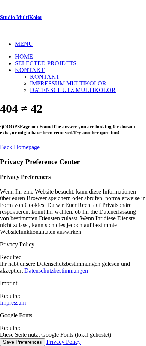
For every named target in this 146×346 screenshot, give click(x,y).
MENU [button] (24, 44)
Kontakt (30, 70)
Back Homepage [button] (20, 147)
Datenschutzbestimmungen (56, 270)
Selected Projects (45, 63)
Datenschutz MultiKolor (73, 90)
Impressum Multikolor (68, 83)
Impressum (13, 302)
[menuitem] (80, 44)
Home (24, 56)
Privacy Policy (63, 342)
